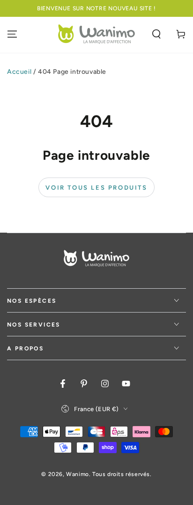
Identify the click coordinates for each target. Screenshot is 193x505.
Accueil (19, 72)
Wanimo (77, 474)
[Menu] (12, 34)
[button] (156, 34)
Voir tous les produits (96, 187)
